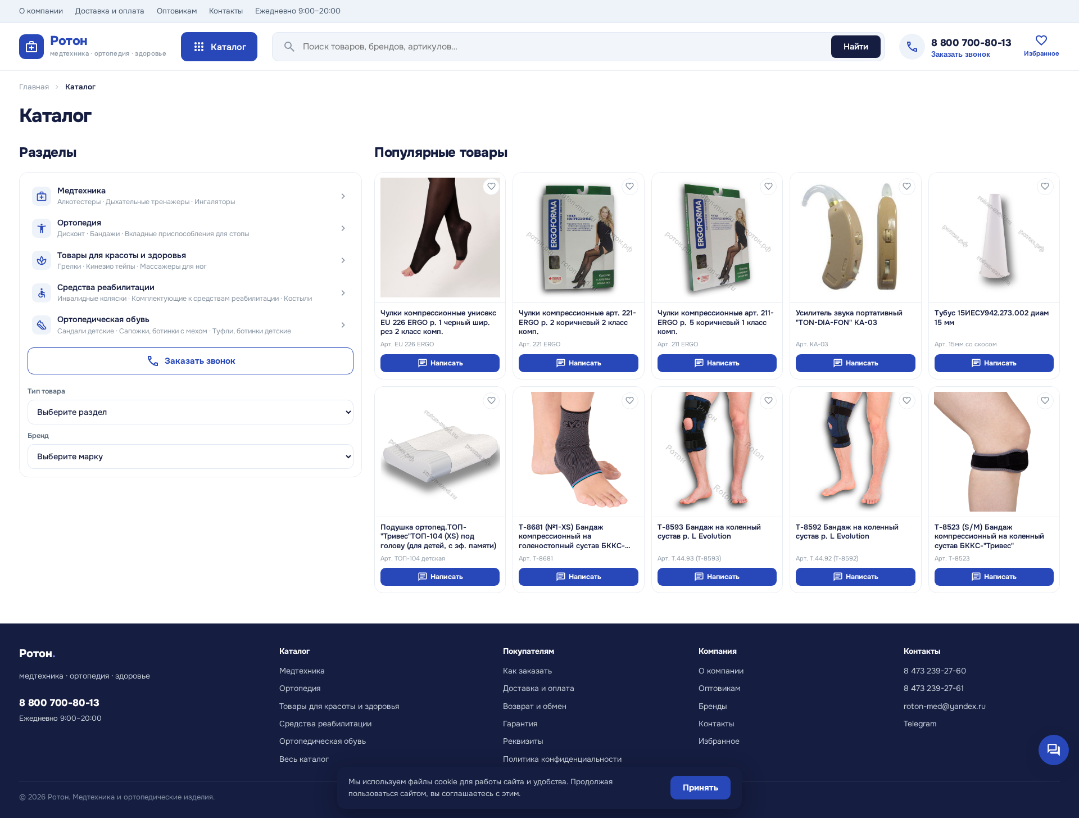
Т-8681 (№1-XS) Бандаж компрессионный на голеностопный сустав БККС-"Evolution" (572, 536)
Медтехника (302, 671)
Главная (34, 87)
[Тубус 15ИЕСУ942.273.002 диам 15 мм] (994, 237)
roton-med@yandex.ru (945, 706)
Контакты (226, 11)
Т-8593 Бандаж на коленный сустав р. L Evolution (709, 532)
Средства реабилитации (325, 723)
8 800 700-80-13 (971, 43)
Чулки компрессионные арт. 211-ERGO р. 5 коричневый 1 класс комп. (716, 322)
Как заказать (527, 671)
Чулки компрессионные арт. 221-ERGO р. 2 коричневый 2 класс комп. (577, 322)
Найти (856, 46)
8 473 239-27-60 (935, 671)
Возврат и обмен (534, 706)
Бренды (713, 706)
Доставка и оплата (109, 11)
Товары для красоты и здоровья (339, 706)
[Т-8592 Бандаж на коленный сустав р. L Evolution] (855, 452)
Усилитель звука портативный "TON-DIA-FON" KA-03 (849, 318)
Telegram (920, 723)
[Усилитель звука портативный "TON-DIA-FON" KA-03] (855, 237)
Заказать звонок (960, 54)
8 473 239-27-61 (934, 688)
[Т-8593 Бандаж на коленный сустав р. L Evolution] (717, 452)
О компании (41, 11)
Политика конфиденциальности (562, 759)
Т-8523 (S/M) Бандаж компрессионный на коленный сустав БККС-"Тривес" (989, 536)
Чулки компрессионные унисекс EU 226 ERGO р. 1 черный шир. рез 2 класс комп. (438, 322)
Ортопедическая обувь (322, 741)
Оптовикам (177, 11)
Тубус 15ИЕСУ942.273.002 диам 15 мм (992, 318)
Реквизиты (523, 741)
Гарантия (520, 723)
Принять (700, 787)
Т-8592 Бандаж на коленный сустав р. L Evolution (847, 532)
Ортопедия (299, 688)
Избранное (719, 741)
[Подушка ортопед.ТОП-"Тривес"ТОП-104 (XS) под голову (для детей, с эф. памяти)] (440, 452)
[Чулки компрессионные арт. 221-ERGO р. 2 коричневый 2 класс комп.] (578, 237)
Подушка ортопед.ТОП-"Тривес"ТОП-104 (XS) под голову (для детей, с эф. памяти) (438, 536)
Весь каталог (304, 759)
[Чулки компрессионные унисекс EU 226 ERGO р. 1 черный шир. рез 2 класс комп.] (440, 237)
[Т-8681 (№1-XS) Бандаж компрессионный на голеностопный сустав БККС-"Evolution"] (578, 452)
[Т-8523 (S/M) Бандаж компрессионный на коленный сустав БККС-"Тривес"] (994, 452)
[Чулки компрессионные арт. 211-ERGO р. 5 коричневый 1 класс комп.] (717, 237)
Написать (440, 363)
